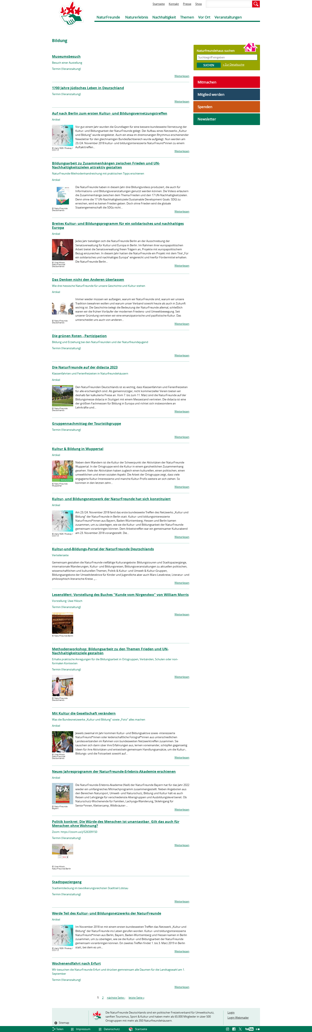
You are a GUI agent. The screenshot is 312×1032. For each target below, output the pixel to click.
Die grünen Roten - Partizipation (79, 336)
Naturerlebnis (136, 17)
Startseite (159, 4)
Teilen (59, 1029)
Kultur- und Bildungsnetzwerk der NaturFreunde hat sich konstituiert (111, 499)
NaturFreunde (108, 17)
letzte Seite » (136, 998)
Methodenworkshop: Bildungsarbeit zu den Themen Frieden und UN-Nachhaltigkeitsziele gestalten (110, 651)
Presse (187, 4)
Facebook (234, 1029)
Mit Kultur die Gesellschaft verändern (84, 713)
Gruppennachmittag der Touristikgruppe (86, 423)
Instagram (228, 1029)
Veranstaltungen (228, 17)
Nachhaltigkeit (164, 17)
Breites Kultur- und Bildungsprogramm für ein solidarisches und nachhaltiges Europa (118, 225)
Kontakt (174, 4)
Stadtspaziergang (67, 882)
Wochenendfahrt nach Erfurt (76, 963)
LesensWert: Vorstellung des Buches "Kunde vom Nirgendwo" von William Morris (120, 594)
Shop (198, 4)
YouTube (249, 1029)
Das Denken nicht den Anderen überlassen (88, 279)
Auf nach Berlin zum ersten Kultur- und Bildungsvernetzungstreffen (109, 113)
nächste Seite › (116, 998)
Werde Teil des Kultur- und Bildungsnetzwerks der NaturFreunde (106, 913)
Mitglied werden (211, 94)
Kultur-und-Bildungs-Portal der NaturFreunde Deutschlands (103, 549)
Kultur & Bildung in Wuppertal (77, 448)
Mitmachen (207, 82)
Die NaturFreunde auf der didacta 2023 (85, 367)
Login (231, 1012)
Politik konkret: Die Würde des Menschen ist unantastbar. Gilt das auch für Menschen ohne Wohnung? (115, 823)
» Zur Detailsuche (233, 64)
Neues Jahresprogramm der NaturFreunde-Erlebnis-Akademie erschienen (114, 771)
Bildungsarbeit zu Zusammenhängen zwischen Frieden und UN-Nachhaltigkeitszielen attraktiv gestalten (106, 165)
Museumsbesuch (66, 56)
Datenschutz (112, 1029)
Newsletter (207, 119)
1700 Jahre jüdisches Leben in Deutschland (88, 88)
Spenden (205, 106)
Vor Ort (204, 17)
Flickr (258, 1029)
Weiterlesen (181, 76)
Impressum (83, 1029)
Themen (187, 17)
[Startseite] (68, 13)
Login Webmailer (238, 1017)
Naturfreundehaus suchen (216, 51)
